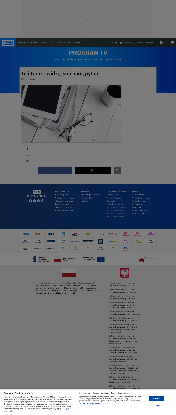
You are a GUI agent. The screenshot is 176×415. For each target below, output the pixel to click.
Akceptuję (156, 398)
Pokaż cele (156, 405)
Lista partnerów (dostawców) (90, 403)
